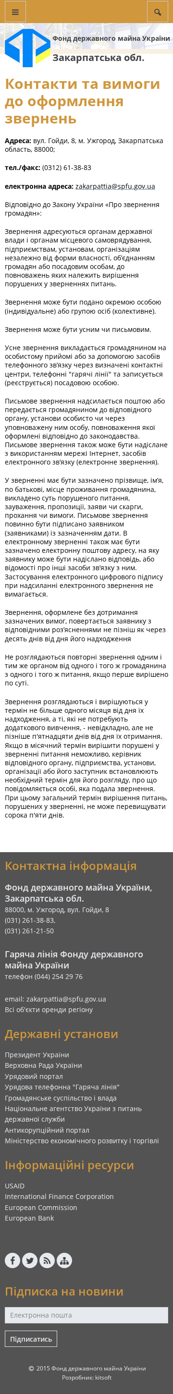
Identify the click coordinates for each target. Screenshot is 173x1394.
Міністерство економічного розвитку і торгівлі (82, 1140)
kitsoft (103, 1377)
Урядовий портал (34, 1076)
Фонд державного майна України (111, 38)
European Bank (29, 1218)
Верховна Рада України (43, 1065)
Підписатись (31, 1339)
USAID (15, 1185)
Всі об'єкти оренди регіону (49, 1009)
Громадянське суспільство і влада (61, 1097)
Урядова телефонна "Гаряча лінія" (62, 1086)
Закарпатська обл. (98, 57)
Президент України (37, 1054)
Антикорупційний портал (47, 1130)
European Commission (41, 1207)
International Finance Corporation (59, 1196)
